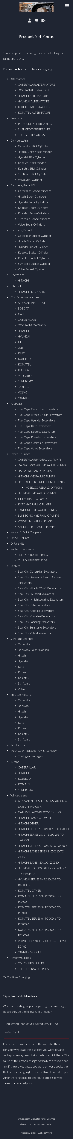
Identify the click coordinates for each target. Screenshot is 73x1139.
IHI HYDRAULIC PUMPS (33, 498)
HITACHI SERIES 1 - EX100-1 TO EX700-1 (43, 829)
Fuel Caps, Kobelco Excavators (37, 431)
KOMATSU (24, 364)
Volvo (21, 689)
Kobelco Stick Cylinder (32, 163)
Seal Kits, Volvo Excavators (34, 633)
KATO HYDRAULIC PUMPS (34, 504)
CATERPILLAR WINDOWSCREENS (39, 812)
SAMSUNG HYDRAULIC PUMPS (37, 510)
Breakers (16, 118)
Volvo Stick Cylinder (30, 179)
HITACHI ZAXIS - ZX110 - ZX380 (38, 862)
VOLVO (22, 392)
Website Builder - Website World (36, 1132)
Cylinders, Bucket (21, 230)
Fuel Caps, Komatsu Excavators (37, 437)
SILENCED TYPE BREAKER (34, 129)
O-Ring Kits (17, 543)
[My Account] (29, 20)
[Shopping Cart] (36, 20)
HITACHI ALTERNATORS (33, 95)
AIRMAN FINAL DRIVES (32, 302)
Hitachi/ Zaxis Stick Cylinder (35, 151)
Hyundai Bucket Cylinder (33, 247)
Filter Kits (16, 286)
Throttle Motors (20, 694)
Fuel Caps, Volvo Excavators (35, 448)
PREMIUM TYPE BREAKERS (35, 123)
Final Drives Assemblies (24, 297)
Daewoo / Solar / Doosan (33, 649)
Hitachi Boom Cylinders (32, 196)
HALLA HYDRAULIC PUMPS (35, 470)
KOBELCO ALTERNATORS (34, 107)
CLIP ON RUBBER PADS (32, 560)
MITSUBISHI (25, 375)
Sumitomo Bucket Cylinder (34, 263)
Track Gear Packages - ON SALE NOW (33, 750)
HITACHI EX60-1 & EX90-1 (34, 817)
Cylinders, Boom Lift (22, 185)
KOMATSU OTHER (29, 890)
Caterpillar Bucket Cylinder (34, 235)
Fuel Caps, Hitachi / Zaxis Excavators (40, 414)
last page (36, 1049)
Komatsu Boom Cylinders (33, 213)
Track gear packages (30, 756)
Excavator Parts (38, 1118)
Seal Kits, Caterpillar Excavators (37, 571)
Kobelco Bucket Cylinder (33, 252)
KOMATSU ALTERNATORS (34, 112)
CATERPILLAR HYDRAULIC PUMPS (40, 459)
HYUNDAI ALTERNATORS (33, 101)
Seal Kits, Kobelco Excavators (36, 610)
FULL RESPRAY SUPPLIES (33, 969)
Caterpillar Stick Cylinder (33, 146)
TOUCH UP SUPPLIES (31, 963)
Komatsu (23, 677)
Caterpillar (24, 644)
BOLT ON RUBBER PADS (33, 554)
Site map (51, 1118)
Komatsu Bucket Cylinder (33, 258)
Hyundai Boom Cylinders (33, 202)
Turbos (14, 761)
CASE (21, 314)
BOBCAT (23, 308)
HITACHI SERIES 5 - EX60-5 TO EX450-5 (43, 845)
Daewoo (23, 705)
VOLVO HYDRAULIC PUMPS (35, 521)
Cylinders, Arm (19, 140)
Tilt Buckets (17, 745)
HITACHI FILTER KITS (31, 291)
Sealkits (15, 566)
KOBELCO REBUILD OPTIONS (44, 487)
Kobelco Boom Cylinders (33, 207)
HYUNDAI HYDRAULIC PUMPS (37, 493)
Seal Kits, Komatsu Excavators (36, 616)
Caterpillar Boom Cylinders (34, 191)
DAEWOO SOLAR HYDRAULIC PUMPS (42, 465)
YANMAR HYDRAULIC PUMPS (36, 526)
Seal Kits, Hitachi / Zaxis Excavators (39, 588)
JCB (20, 347)
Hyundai (23, 661)
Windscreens (18, 795)
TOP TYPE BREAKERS (31, 135)
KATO (21, 353)
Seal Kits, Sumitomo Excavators (37, 627)
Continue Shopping (18, 977)
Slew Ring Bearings (21, 638)
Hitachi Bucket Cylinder (32, 241)
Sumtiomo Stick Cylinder (33, 174)
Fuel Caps (16, 403)
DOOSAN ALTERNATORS (33, 90)
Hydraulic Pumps (20, 454)
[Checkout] (43, 20)
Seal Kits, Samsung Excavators (36, 622)
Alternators (17, 79)
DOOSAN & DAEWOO (32, 325)
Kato (21, 666)
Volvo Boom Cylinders (31, 224)
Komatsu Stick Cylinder (32, 168)
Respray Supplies (20, 957)
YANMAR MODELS (29, 952)
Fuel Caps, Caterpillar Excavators (38, 409)
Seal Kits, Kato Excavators (34, 605)
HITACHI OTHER (28, 823)
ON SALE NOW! (20, 538)
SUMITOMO (25, 381)
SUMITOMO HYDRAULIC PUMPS (38, 515)
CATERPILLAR (27, 319)
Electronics (17, 274)
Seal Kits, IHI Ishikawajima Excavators (41, 599)
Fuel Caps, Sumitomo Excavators (37, 442)
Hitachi (22, 655)
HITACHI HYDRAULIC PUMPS (36, 476)
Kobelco (23, 672)
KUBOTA (23, 370)
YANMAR (23, 398)
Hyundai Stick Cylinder (31, 157)
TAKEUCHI (24, 386)
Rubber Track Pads (22, 549)
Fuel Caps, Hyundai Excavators (36, 420)
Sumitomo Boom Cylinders (34, 219)
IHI (20, 342)
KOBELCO (24, 358)
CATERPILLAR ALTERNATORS (36, 84)
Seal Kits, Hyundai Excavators (36, 594)
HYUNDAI (24, 336)
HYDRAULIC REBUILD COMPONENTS (41, 482)
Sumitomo (24, 683)
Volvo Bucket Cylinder (31, 269)
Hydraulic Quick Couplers (25, 532)
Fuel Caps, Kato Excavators (34, 426)
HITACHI (23, 280)
